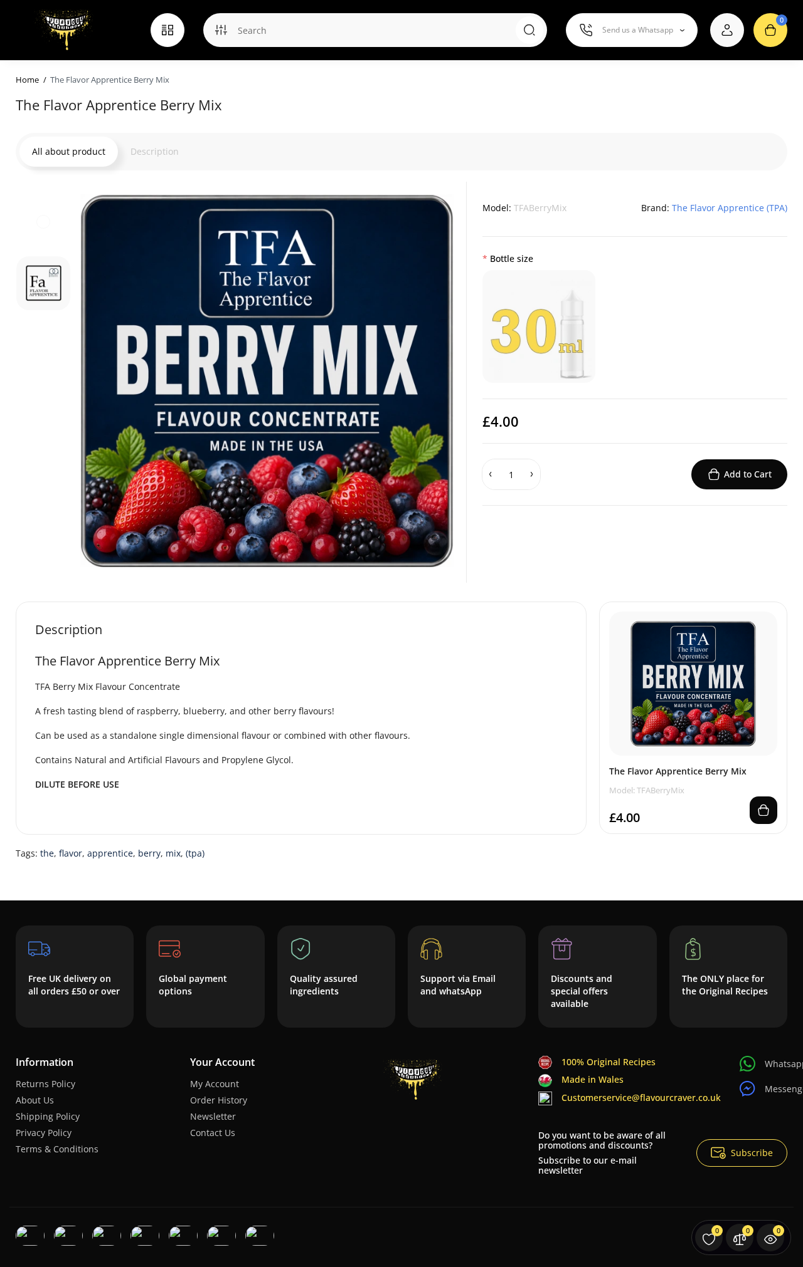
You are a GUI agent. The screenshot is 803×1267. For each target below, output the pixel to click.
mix (173, 853)
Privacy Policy (44, 1133)
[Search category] (221, 30)
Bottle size (511, 258)
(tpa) (195, 853)
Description (154, 151)
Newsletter (213, 1116)
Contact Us (212, 1133)
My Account (214, 1084)
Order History (218, 1100)
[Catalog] (167, 30)
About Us (35, 1100)
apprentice (110, 853)
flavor (70, 853)
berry (149, 853)
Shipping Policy (48, 1116)
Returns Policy (45, 1084)
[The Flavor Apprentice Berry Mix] (267, 380)
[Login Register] (727, 30)
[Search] (529, 30)
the (47, 853)
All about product (68, 151)
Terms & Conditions (57, 1149)
